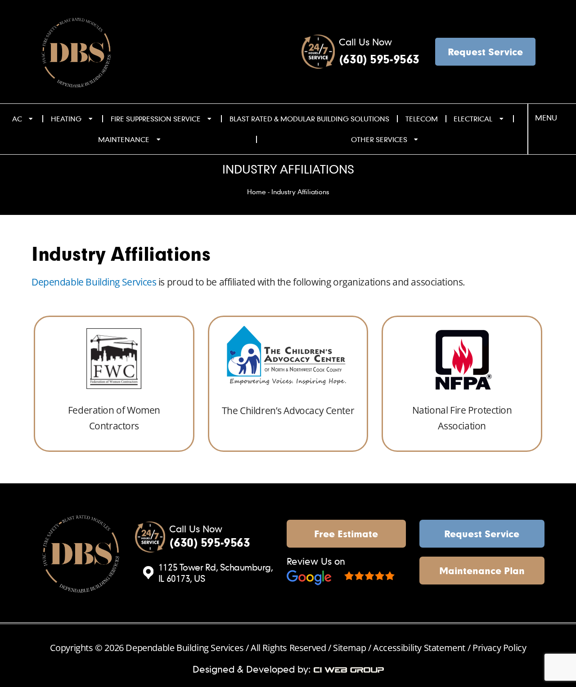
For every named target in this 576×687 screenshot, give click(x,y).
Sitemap (350, 648)
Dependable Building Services (94, 282)
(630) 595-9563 (379, 59)
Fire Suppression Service (156, 118)
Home (256, 191)
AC (17, 118)
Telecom (421, 118)
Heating (66, 118)
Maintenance (123, 139)
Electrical (473, 118)
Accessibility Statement (419, 648)
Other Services (379, 139)
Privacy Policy (499, 648)
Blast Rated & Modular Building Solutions (309, 118)
